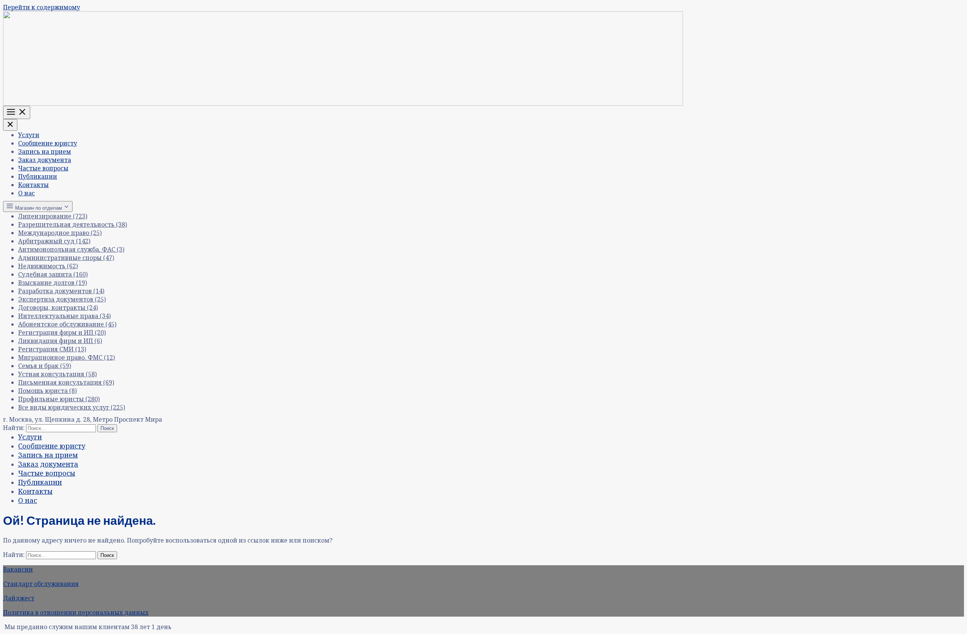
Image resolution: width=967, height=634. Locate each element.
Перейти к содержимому (41, 7)
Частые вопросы (43, 168)
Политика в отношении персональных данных (75, 612)
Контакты (33, 185)
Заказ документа (44, 160)
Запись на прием (44, 151)
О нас (26, 193)
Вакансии (18, 569)
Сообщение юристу (47, 143)
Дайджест (18, 598)
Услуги (28, 135)
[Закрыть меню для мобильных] (10, 125)
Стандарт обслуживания (41, 584)
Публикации (37, 176)
